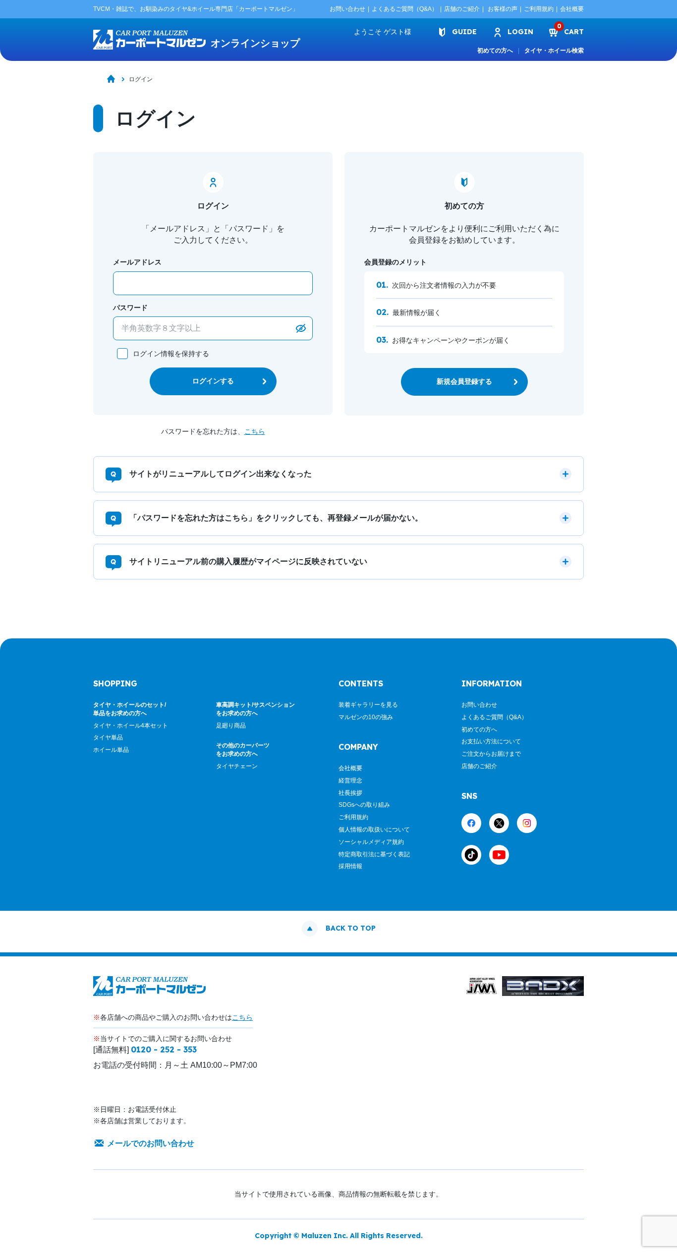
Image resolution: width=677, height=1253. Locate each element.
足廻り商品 (231, 725)
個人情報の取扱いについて (374, 829)
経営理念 (350, 780)
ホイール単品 (111, 749)
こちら (254, 431)
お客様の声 (502, 8)
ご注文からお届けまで (491, 753)
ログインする (213, 381)
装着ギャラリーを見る (368, 704)
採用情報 (350, 866)
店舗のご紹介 (462, 8)
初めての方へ (495, 50)
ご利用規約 (539, 8)
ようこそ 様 (382, 32)
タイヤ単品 (108, 737)
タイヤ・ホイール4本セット (130, 725)
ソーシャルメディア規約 (371, 841)
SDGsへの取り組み (364, 804)
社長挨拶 (350, 792)
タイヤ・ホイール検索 (554, 50)
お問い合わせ (347, 8)
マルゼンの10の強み (365, 717)
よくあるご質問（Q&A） (405, 8)
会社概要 (572, 8)
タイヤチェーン (237, 766)
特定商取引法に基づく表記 (374, 854)
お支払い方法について (491, 741)
